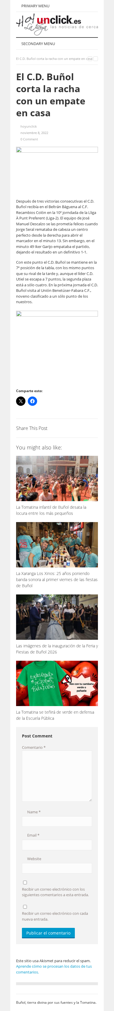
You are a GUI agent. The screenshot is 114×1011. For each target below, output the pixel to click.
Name (33, 811)
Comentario (34, 747)
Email (32, 835)
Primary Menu (34, 5)
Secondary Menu (37, 43)
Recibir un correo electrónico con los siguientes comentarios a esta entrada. (55, 892)
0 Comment (29, 139)
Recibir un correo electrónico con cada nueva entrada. (55, 916)
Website (33, 858)
